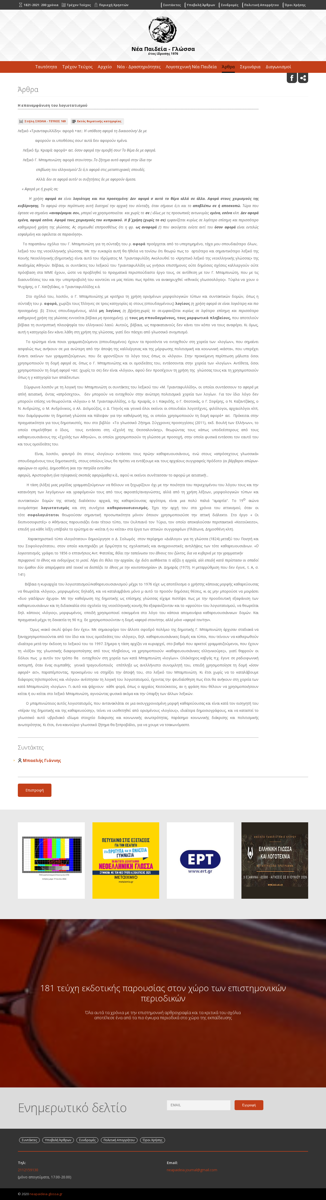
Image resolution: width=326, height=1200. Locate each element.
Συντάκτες (172, 5)
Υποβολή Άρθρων (201, 5)
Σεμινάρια (250, 67)
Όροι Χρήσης (295, 5)
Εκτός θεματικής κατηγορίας (99, 121)
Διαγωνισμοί (278, 67)
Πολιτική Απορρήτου (261, 5)
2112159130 (28, 1169)
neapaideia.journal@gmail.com (192, 1169)
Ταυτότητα (46, 67)
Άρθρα (228, 67)
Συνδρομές (229, 5)
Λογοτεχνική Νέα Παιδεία (191, 67)
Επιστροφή (34, 790)
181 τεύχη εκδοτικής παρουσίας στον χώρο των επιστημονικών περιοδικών (163, 993)
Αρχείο (105, 67)
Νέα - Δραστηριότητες (139, 67)
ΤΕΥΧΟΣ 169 (44, 121)
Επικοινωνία (163, 78)
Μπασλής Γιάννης (42, 760)
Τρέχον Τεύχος (77, 67)
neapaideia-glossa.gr (46, 1194)
